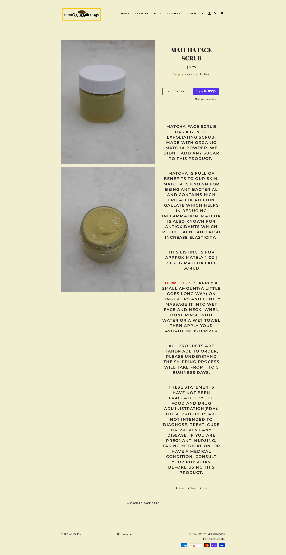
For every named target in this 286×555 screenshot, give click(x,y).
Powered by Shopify (214, 538)
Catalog (141, 13)
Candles (173, 13)
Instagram (127, 534)
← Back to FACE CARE (143, 503)
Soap (157, 13)
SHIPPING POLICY (71, 534)
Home (125, 13)
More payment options (205, 99)
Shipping (178, 74)
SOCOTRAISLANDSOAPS (211, 534)
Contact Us (194, 13)
